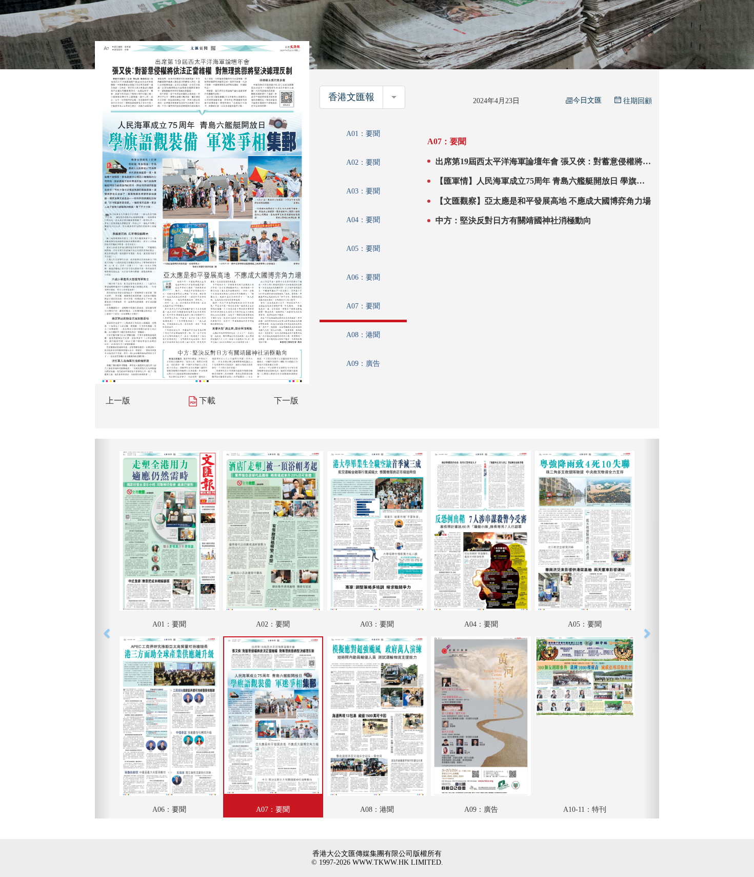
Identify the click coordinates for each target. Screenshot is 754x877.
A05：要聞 (363, 248)
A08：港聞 (363, 335)
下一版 (286, 400)
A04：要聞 (363, 220)
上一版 (118, 400)
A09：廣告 (363, 363)
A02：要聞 (363, 162)
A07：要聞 (363, 306)
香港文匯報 (351, 97)
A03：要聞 (363, 191)
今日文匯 (587, 100)
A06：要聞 (363, 277)
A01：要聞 (363, 134)
